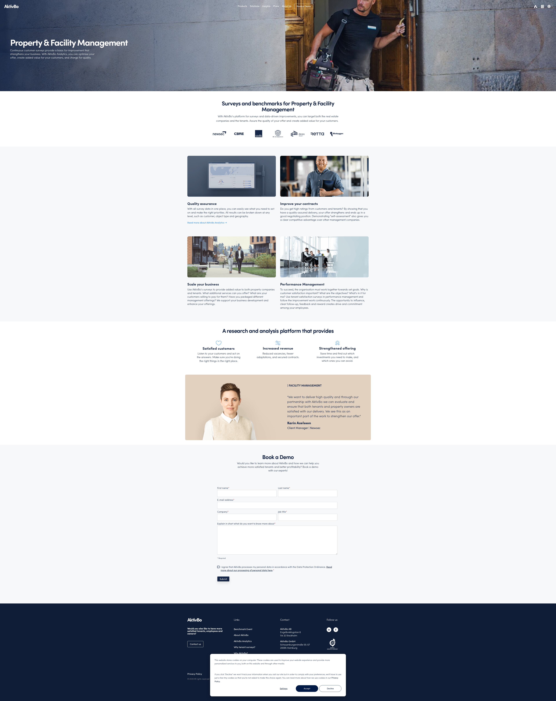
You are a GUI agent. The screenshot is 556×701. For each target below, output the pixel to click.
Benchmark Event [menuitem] (243, 629)
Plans (276, 6)
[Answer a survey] (541, 6)
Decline (330, 688)
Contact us (195, 644)
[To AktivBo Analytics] (534, 6)
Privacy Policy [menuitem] (194, 673)
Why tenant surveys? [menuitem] (244, 647)
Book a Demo (304, 6)
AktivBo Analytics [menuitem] (243, 641)
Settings (283, 688)
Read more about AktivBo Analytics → (207, 222)
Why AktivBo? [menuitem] (241, 653)
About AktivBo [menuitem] (241, 635)
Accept (307, 688)
